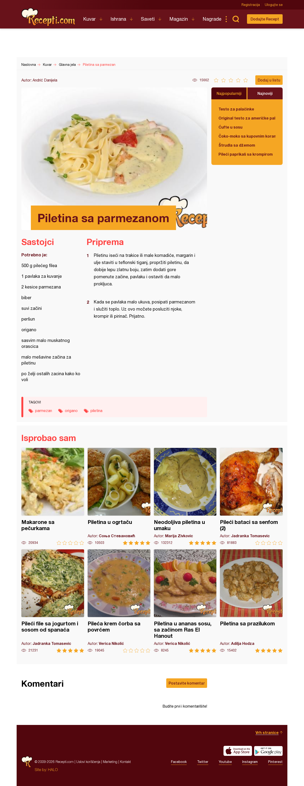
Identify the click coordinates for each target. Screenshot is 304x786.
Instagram (250, 762)
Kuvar (89, 19)
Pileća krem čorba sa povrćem (119, 601)
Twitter (202, 762)
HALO (53, 769)
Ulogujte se (274, 5)
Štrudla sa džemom (236, 145)
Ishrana (118, 19)
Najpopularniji (229, 93)
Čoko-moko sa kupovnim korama (247, 136)
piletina (96, 410)
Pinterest (275, 762)
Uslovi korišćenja (88, 762)
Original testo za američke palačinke (247, 118)
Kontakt (125, 762)
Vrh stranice (267, 732)
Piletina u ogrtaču (119, 496)
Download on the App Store (237, 751)
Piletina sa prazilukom (251, 601)
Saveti (148, 19)
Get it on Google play (268, 751)
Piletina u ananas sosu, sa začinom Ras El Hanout (185, 601)
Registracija (251, 5)
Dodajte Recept (265, 19)
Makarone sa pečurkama (52, 496)
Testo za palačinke (236, 109)
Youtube (225, 762)
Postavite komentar (187, 683)
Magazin (178, 19)
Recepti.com (48, 17)
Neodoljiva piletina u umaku (185, 496)
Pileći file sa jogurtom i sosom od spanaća (52, 601)
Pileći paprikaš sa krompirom (245, 154)
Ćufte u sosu (230, 127)
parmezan (43, 410)
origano (71, 410)
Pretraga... (235, 19)
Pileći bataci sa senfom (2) (251, 496)
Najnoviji (265, 93)
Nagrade (212, 19)
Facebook (179, 762)
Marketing (110, 762)
